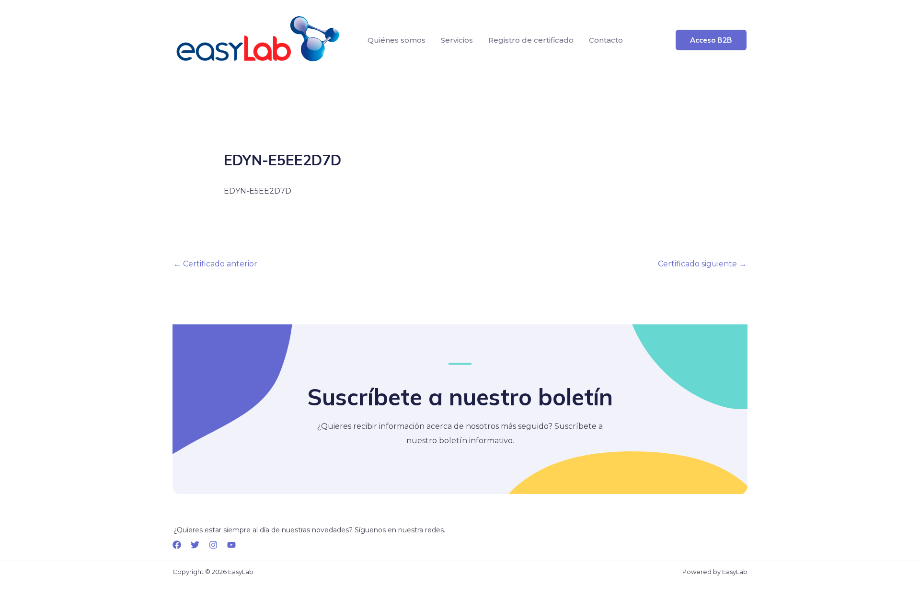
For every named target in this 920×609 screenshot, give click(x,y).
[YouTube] (231, 544)
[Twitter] (195, 544)
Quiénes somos (397, 40)
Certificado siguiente (702, 263)
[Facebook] (176, 544)
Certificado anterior (215, 263)
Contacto (606, 40)
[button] (711, 40)
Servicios (457, 40)
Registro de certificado (531, 40)
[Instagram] (213, 544)
